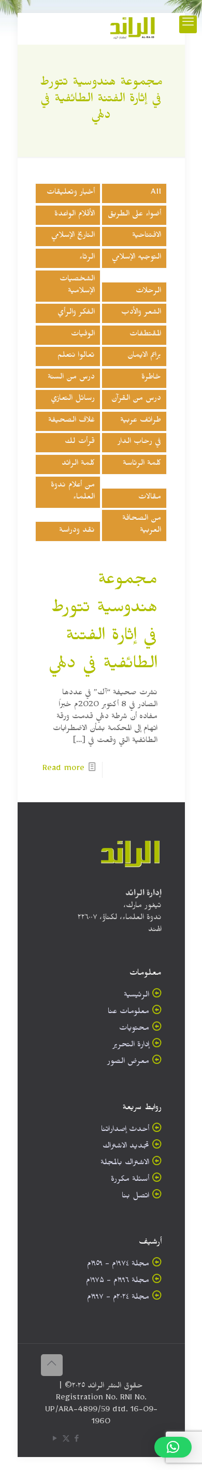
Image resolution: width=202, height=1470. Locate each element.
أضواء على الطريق (134, 215)
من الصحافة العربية (141, 525)
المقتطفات (145, 335)
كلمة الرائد (78, 464)
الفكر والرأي (76, 313)
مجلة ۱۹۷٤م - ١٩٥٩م (118, 1265)
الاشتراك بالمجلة (124, 1164)
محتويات (134, 1029)
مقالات (149, 498)
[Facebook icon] (77, 1441)
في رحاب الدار (139, 443)
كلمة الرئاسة (142, 464)
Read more (63, 770)
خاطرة (151, 378)
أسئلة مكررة (130, 1180)
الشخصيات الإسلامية (77, 286)
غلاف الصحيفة (71, 421)
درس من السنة (71, 378)
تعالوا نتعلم (76, 356)
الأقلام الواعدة (74, 215)
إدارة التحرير (130, 1046)
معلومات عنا (128, 1013)
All (156, 193)
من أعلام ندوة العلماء (73, 492)
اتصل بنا (135, 1197)
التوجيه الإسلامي (136, 258)
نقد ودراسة (77, 531)
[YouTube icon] (55, 1441)
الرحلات (148, 292)
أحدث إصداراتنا (125, 1131)
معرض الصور (128, 1063)
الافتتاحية (146, 236)
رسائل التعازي (73, 399)
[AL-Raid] (132, 29)
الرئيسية (136, 996)
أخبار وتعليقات (71, 193)
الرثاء (87, 258)
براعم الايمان (144, 356)
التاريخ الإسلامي (73, 236)
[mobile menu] (188, 24)
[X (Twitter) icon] (66, 1441)
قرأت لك (80, 443)
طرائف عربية (140, 421)
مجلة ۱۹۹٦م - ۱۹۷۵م (117, 1282)
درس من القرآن (136, 399)
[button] (173, 1447)
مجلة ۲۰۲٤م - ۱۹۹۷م (118, 1298)
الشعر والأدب (141, 313)
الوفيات (83, 335)
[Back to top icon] (52, 1365)
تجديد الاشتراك (126, 1147)
